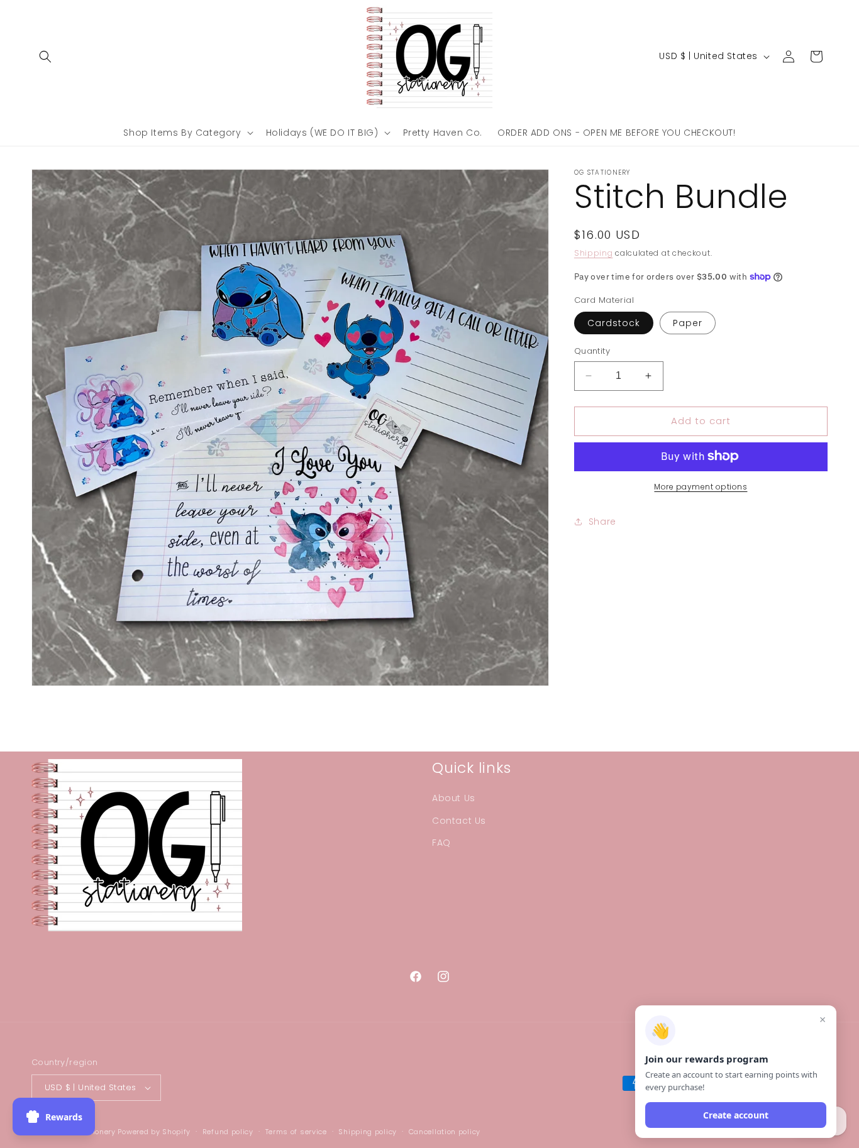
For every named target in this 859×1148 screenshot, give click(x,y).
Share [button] (602, 521)
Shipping (593, 253)
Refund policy (227, 1132)
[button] (45, 56)
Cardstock (613, 323)
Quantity (592, 351)
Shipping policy (367, 1132)
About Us (453, 798)
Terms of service (296, 1132)
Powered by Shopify (154, 1132)
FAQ (441, 842)
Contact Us (459, 820)
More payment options (700, 486)
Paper (687, 323)
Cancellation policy (444, 1132)
